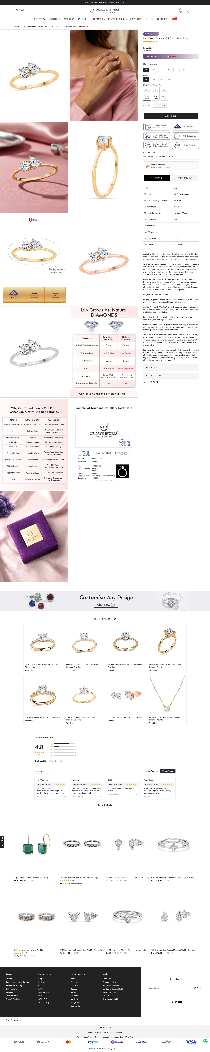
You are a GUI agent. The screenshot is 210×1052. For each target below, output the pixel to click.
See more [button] (62, 793)
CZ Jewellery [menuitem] (135, 19)
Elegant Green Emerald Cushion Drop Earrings (31, 878)
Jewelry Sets (75, 999)
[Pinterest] (176, 1002)
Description (157, 178)
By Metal (82, 19)
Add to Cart (171, 116)
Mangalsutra (75, 1003)
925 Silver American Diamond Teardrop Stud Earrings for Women (173, 950)
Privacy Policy (43, 992)
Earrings (74, 982)
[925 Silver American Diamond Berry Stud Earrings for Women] (82, 916)
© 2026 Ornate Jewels (97, 1049)
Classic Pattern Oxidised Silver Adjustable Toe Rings (79, 878)
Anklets (73, 992)
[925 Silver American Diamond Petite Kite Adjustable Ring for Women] (173, 844)
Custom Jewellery (109, 982)
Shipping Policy (12, 989)
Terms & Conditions (13, 999)
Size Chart (155, 64)
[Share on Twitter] (154, 382)
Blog (40, 979)
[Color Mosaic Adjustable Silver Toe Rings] (36, 916)
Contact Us (42, 986)
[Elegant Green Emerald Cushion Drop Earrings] (36, 844)
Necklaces (74, 986)
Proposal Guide (108, 996)
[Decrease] (155, 105)
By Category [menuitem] (68, 19)
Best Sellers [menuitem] (54, 19)
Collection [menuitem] (162, 19)
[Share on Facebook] (151, 382)
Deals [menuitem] (174, 19)
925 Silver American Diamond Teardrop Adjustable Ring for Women (128, 950)
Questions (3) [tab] (55, 761)
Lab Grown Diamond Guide (113, 989)
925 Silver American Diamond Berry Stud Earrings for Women (82, 950)
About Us (9, 979)
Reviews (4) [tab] (40, 761)
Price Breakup (185, 178)
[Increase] (164, 105)
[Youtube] (180, 1002)
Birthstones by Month (111, 986)
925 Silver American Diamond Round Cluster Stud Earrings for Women (128, 878)
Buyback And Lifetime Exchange (18, 982)
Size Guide (107, 979)
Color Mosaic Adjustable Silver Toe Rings (29, 950)
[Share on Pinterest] (157, 382)
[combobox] (42, 771)
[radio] (146, 70)
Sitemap (41, 996)
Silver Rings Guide (109, 992)
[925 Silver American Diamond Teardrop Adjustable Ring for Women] (128, 916)
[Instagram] (172, 1002)
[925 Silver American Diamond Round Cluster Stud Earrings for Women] (128, 844)
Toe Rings (74, 996)
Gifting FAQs (43, 999)
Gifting (149, 19)
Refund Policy (11, 992)
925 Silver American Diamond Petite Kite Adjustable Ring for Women (173, 878)
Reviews (41, 982)
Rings (73, 979)
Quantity (147, 105)
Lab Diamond (97, 19)
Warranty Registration (46, 1003)
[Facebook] (169, 1002)
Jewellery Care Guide (110, 999)
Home (16, 26)
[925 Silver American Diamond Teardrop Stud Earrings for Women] (173, 916)
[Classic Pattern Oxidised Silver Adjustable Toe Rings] (82, 844)
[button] (150, 42)
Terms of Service (12, 996)
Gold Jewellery (76, 1006)
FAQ (40, 989)
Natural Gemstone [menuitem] (116, 19)
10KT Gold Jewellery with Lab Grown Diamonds (41, 26)
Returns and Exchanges (15, 986)
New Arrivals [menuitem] (40, 19)
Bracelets (74, 989)
